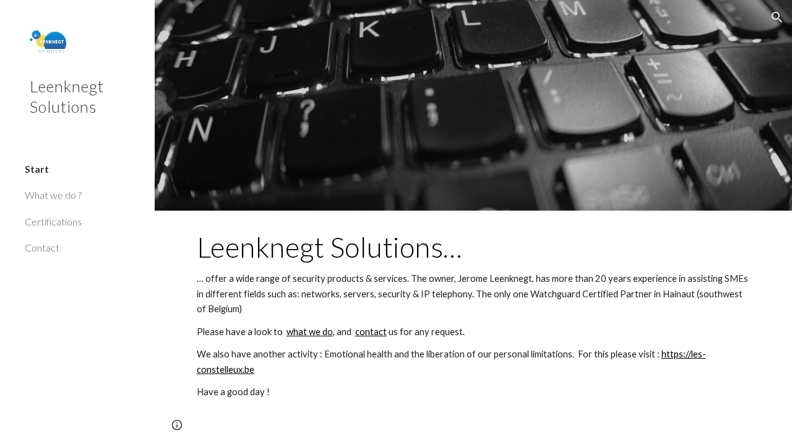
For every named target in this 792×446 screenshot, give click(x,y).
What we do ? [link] (53, 195)
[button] (777, 17)
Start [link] (37, 169)
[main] (473, 315)
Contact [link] (42, 247)
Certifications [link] (53, 221)
